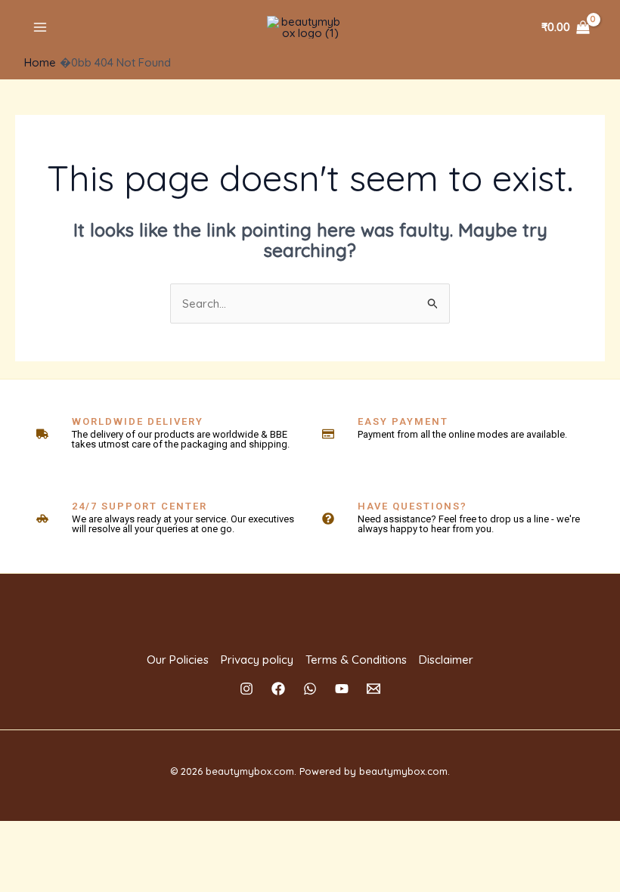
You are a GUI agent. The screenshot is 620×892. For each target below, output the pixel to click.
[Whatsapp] (310, 688)
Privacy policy (257, 659)
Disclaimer (446, 659)
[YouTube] (342, 688)
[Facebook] (278, 688)
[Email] (373, 688)
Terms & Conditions (356, 659)
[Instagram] (246, 688)
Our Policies (178, 659)
